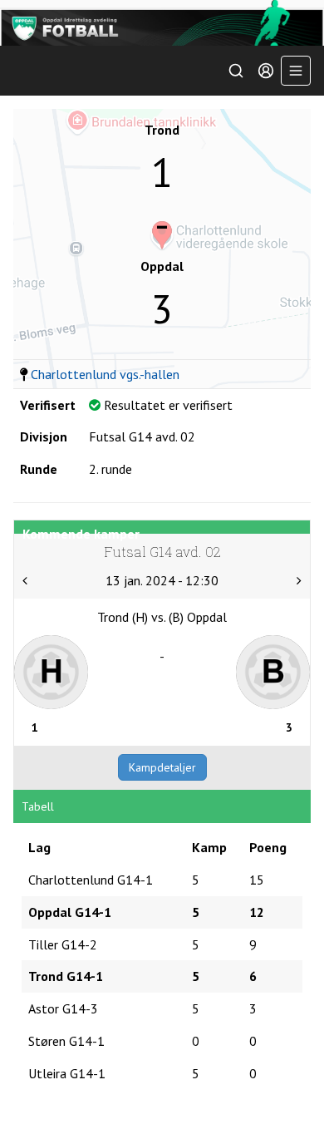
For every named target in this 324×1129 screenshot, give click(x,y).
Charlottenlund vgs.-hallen (105, 374)
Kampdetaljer (162, 767)
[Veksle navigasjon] (296, 71)
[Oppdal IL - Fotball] (162, 23)
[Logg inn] (266, 71)
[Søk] (236, 71)
